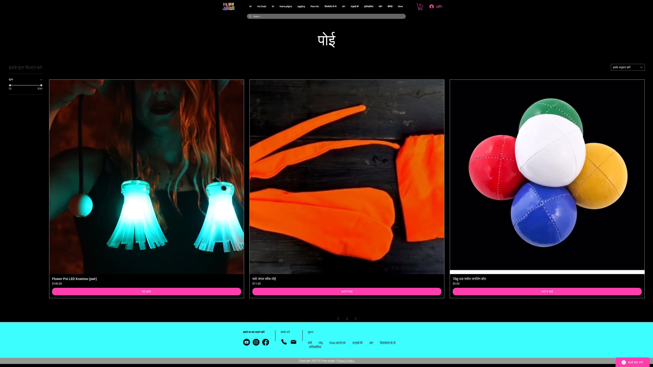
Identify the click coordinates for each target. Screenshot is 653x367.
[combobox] (628, 67)
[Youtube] (246, 342)
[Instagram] (256, 342)
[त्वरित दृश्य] (146, 177)
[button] (301, 6)
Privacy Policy (346, 360)
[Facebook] (265, 342)
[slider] (10, 85)
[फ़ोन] (284, 342)
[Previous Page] (338, 318)
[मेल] (293, 342)
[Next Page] (356, 318)
